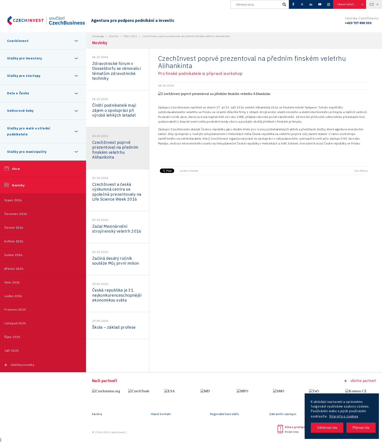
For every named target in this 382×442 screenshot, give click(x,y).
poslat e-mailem (189, 170)
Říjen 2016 (130, 36)
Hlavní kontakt (161, 414)
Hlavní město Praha (350, 4)
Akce (16, 169)
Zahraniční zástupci (282, 414)
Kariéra (97, 414)
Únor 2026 (12, 282)
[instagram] (328, 4)
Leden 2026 (13, 296)
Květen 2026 (13, 241)
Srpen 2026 (13, 200)
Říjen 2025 (12, 337)
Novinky (18, 185)
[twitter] (302, 4)
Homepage (98, 36)
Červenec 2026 (15, 214)
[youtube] (319, 4)
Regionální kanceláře (224, 414)
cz (372, 4)
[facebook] (293, 4)
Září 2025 (11, 351)
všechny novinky (22, 365)
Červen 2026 (13, 228)
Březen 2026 (14, 269)
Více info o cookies (343, 416)
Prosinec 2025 (15, 309)
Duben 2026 (13, 255)
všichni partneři (363, 380)
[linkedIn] (311, 4)
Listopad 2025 (15, 323)
